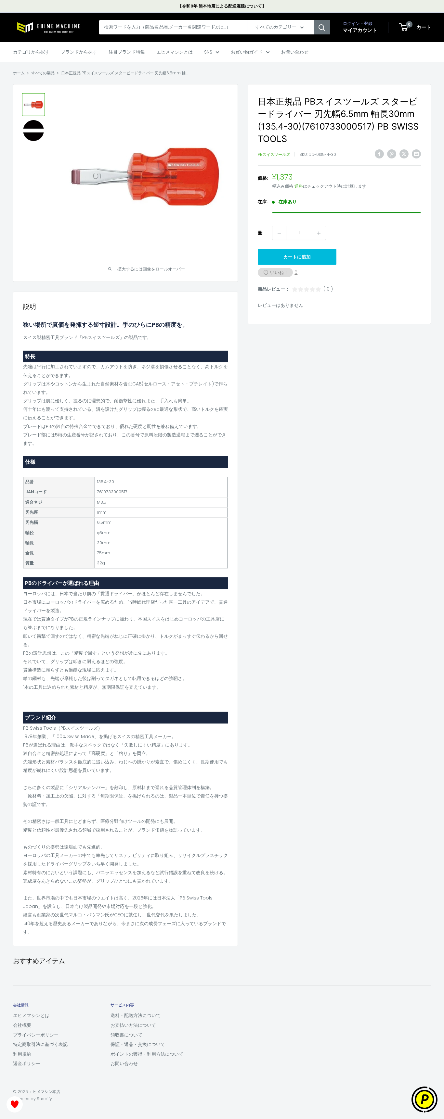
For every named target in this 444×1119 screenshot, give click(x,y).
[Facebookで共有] (379, 153)
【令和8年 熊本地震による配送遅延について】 (222, 6)
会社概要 (22, 1025)
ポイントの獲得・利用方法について (147, 1054)
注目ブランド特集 (127, 52)
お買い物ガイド (247, 52)
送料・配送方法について (136, 1015)
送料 (298, 186)
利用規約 (22, 1054)
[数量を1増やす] (319, 233)
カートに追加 (297, 257)
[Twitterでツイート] (404, 153)
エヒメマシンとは (174, 52)
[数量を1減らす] (279, 233)
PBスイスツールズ (274, 154)
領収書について (126, 1035)
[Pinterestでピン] (391, 153)
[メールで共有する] (416, 153)
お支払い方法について (133, 1025)
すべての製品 (43, 73)
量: (261, 233)
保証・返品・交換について (138, 1044)
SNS (208, 52)
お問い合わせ (294, 52)
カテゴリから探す (31, 52)
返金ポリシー (26, 1063)
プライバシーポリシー (36, 1035)
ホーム (19, 73)
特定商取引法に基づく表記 (40, 1044)
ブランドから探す (79, 52)
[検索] (322, 27)
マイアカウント (360, 30)
